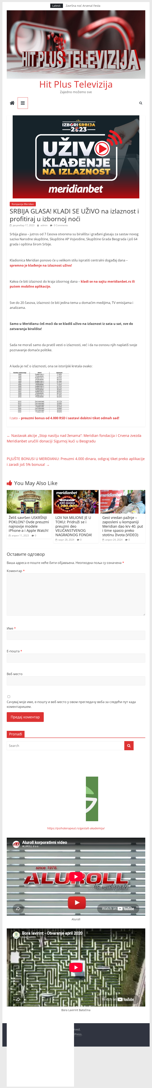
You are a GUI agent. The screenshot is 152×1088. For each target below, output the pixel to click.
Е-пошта (14, 651)
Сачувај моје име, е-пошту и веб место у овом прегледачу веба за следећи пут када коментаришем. (71, 704)
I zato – (64, 418)
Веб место (15, 674)
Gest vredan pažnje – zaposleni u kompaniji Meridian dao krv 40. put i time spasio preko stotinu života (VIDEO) (122, 526)
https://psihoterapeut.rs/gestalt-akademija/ (76, 828)
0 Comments (60, 225)
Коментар (16, 571)
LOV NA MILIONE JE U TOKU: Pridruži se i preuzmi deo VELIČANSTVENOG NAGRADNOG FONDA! (73, 526)
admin (44, 225)
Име (11, 628)
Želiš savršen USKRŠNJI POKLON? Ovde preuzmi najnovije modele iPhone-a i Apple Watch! (29, 524)
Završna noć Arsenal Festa (83, 6)
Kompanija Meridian (23, 204)
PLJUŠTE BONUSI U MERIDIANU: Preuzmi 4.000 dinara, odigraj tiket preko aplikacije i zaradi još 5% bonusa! (76, 461)
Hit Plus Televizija (76, 84)
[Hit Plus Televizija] (12, 103)
